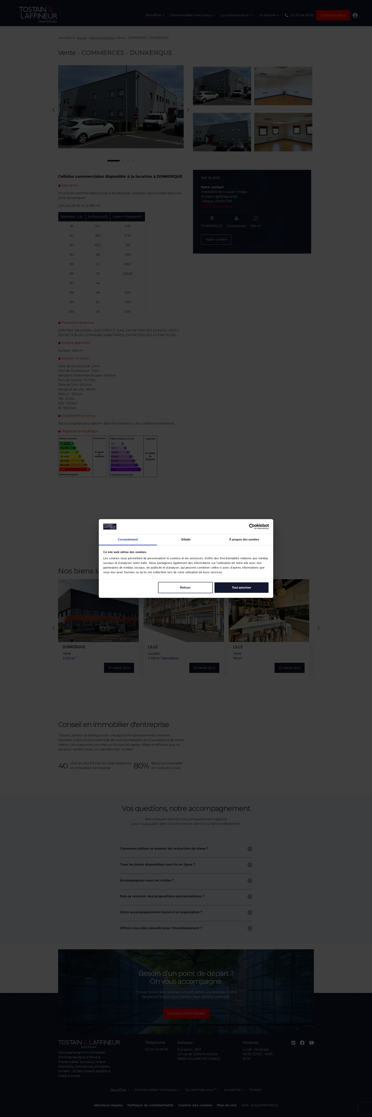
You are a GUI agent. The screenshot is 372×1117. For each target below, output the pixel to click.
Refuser (185, 587)
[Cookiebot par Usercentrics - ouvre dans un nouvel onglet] (252, 526)
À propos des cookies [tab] (244, 539)
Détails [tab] (186, 539)
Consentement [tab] (128, 539)
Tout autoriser (241, 587)
